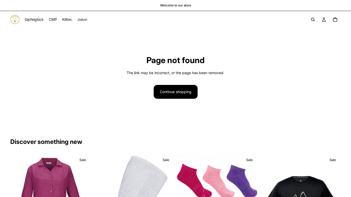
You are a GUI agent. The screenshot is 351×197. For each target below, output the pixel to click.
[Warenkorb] (335, 19)
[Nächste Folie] (249, 181)
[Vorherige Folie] (184, 181)
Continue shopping (175, 92)
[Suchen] (313, 19)
